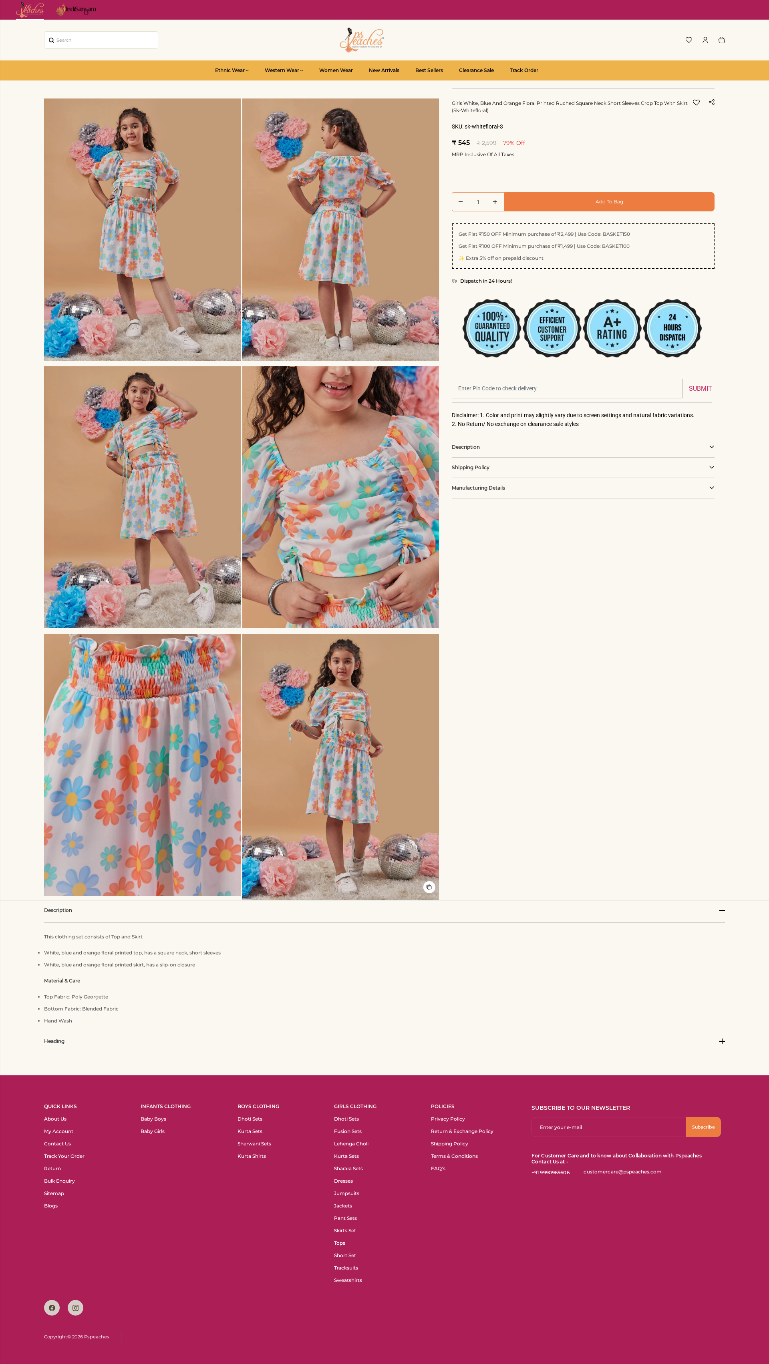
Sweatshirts (348, 1280)
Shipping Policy (449, 1144)
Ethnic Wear (230, 70)
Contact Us (57, 1144)
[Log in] (705, 40)
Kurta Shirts (252, 1156)
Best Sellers (429, 70)
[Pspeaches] (362, 40)
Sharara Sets (348, 1168)
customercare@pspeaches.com (623, 1172)
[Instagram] (75, 1308)
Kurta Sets (250, 1131)
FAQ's (438, 1168)
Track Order (524, 70)
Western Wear (282, 70)
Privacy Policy (448, 1119)
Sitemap (54, 1193)
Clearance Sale (476, 70)
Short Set (345, 1255)
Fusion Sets (348, 1131)
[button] (696, 104)
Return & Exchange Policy (462, 1131)
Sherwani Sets (254, 1144)
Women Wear (336, 70)
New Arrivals (384, 70)
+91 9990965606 (550, 1172)
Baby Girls (153, 1131)
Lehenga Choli (351, 1144)
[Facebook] (52, 1308)
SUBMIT (700, 388)
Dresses (343, 1181)
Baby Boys (153, 1119)
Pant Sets (345, 1218)
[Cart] (722, 40)
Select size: (471, 182)
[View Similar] (429, 887)
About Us (55, 1119)
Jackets (343, 1206)
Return (52, 1168)
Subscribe (703, 1127)
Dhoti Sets (250, 1119)
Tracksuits (346, 1268)
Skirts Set (345, 1230)
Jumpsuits (346, 1193)
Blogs (51, 1206)
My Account (58, 1131)
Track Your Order (64, 1156)
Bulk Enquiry (59, 1181)
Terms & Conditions (454, 1156)
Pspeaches (96, 1337)
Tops (339, 1243)
